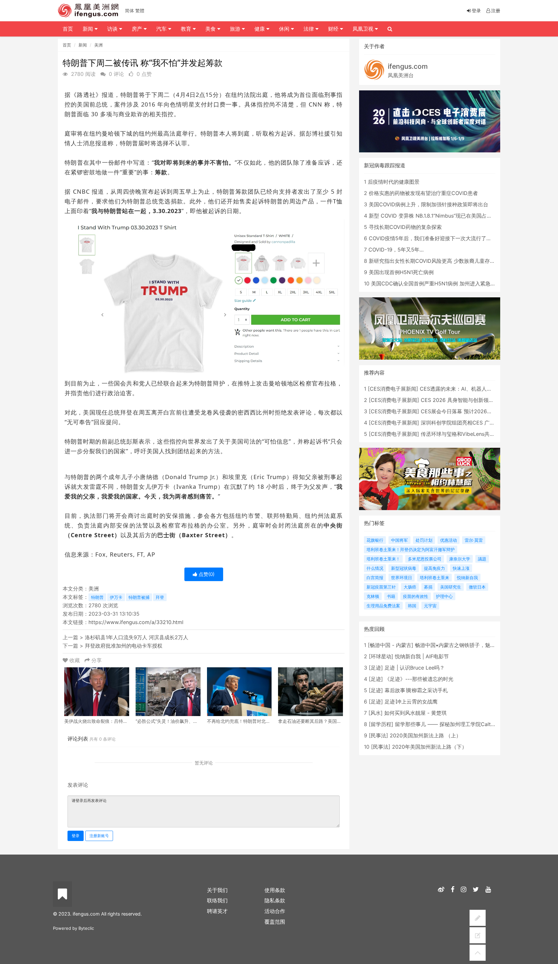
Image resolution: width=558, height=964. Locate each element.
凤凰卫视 (364, 29)
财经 (334, 29)
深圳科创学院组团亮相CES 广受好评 (463, 422)
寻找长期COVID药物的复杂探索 (405, 227)
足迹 (376, 667)
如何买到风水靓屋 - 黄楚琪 (415, 713)
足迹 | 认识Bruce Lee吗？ (415, 667)
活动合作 (274, 911)
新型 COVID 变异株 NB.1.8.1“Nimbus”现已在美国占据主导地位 (440, 215)
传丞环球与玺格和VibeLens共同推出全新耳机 (473, 434)
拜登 (160, 597)
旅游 (236, 29)
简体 (129, 10)
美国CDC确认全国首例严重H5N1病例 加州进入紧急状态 (436, 283)
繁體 (139, 10)
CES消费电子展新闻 (393, 388)
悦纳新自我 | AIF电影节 (422, 656)
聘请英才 (217, 911)
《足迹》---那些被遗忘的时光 (419, 679)
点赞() (205, 574)
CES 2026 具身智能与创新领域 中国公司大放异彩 (479, 400)
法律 (309, 29)
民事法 (378, 735)
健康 (260, 29)
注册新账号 (99, 835)
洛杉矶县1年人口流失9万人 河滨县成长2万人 (136, 637)
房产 (138, 29)
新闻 (82, 44)
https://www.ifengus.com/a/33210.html (135, 622)
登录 (75, 835)
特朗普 (97, 597)
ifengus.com (408, 66)
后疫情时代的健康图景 (393, 182)
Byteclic (86, 928)
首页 (67, 44)
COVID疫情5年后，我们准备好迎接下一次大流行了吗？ (433, 238)
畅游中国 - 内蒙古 (390, 645)
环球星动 (381, 656)
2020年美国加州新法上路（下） (429, 747)
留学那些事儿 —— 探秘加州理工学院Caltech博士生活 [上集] (465, 724)
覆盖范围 (274, 921)
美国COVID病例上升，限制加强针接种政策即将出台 (428, 204)
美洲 (98, 44)
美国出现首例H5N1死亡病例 (401, 272)
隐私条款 (274, 900)
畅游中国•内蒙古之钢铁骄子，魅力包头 (460, 645)
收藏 (74, 660)
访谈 (113, 29)
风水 (375, 713)
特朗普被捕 (139, 597)
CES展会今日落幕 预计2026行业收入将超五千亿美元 (482, 411)
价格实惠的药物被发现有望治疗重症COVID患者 (423, 193)
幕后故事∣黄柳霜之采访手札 (416, 690)
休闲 (285, 29)
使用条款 (274, 890)
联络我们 (217, 900)
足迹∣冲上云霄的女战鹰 (411, 701)
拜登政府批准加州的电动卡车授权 (123, 645)
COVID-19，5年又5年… (396, 249)
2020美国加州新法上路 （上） (425, 735)
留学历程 (381, 724)
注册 (495, 10)
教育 (187, 29)
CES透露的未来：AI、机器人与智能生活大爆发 (474, 388)
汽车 (162, 29)
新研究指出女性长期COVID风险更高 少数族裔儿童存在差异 (437, 261)
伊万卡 (116, 597)
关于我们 (217, 890)
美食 (211, 29)
